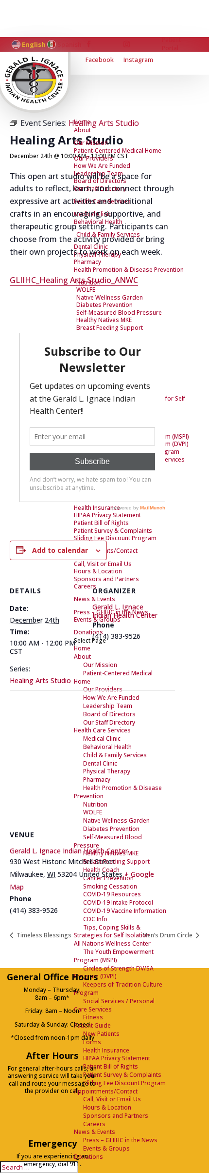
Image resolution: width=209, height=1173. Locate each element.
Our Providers (93, 158)
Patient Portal (171, 44)
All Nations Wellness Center (112, 943)
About (82, 130)
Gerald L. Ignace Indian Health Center (124, 611)
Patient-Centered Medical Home (117, 150)
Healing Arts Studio (40, 680)
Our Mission (91, 143)
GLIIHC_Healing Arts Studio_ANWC (74, 280)
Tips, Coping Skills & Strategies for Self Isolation (112, 931)
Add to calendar (60, 550)
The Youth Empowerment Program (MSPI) (114, 956)
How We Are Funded (102, 166)
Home (82, 122)
